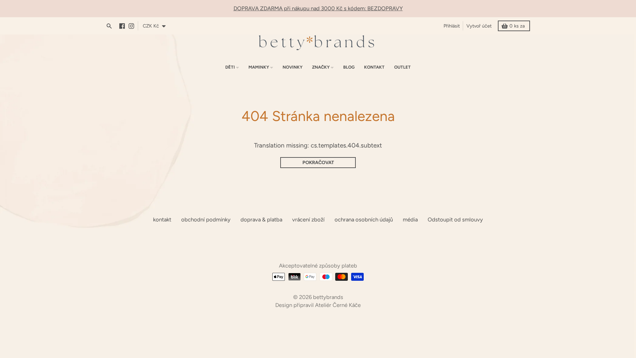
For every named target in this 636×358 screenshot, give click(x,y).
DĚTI (230, 67)
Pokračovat (318, 162)
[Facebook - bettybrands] (124, 26)
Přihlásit (452, 26)
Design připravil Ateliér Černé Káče (318, 305)
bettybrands (328, 297)
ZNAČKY (321, 67)
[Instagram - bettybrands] (133, 26)
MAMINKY (258, 67)
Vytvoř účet (479, 26)
